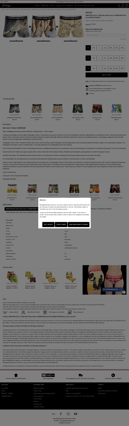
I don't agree (61, 224)
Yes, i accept (48, 224)
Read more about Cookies (78, 224)
